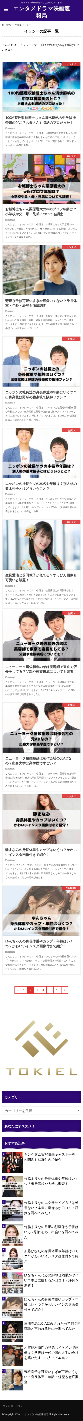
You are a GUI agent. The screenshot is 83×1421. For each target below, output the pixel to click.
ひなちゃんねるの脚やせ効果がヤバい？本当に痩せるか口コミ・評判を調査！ (51, 1280)
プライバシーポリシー (13, 1406)
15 (57, 990)
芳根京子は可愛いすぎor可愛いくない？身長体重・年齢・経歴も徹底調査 (51, 1377)
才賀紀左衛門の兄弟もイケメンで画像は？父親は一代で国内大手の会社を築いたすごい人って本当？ (51, 1352)
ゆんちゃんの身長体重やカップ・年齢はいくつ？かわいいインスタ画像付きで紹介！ (51, 1304)
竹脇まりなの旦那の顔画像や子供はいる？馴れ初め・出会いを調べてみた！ (51, 1232)
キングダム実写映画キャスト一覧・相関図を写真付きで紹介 (51, 1156)
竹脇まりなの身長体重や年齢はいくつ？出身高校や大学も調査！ (51, 1181)
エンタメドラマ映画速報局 (41, 12)
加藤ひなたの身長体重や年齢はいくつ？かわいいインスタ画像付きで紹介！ (51, 1256)
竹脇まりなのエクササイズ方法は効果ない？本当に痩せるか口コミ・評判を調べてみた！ (51, 1207)
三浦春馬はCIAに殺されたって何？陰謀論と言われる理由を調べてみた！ (52, 1325)
